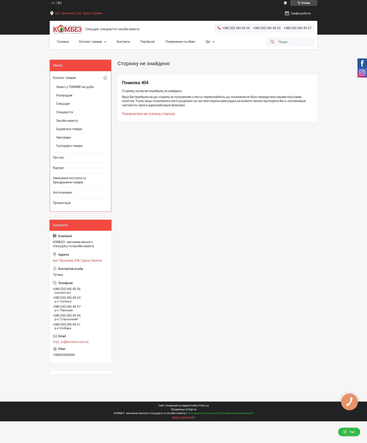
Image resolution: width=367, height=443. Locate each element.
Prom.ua (204, 405)
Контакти (123, 41)
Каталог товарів (90, 41)
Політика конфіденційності (237, 413)
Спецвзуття (64, 112)
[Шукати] (272, 42)
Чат (352, 432)
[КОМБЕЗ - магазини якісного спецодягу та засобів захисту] (67, 29)
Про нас (58, 157)
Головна (63, 41)
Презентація (62, 203)
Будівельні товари (69, 129)
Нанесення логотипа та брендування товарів (69, 180)
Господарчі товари (69, 145)
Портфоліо (148, 41)
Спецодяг (63, 103)
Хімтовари (63, 137)
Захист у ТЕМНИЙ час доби (75, 87)
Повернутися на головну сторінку (148, 114)
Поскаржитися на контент (203, 413)
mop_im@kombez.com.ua (71, 342)
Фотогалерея (62, 192)
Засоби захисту (67, 120)
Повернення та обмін (180, 41)
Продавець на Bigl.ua (183, 409)
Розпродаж (64, 95)
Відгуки (58, 168)
